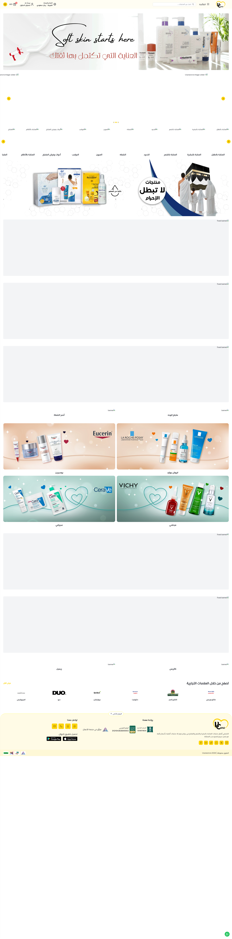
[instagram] (227, 743)
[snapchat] (216, 743)
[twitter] (221, 743)
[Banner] (116, 41)
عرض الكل (7, 683)
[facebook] (201, 743)
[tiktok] (211, 743)
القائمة (202, 4)
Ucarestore (206, 753)
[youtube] (206, 743)
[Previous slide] (223, 98)
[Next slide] (9, 98)
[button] (118, 122)
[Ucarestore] (221, 4)
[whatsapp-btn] (227, 934)
